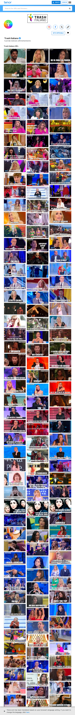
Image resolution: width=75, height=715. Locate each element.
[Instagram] (49, 29)
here (27, 712)
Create (57, 2)
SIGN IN (64, 2)
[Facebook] (55, 29)
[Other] (68, 29)
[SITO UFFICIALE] (58, 35)
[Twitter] (61, 29)
